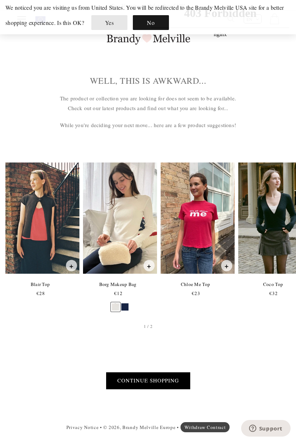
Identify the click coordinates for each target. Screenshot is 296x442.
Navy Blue (124, 303)
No (150, 22)
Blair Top (40, 284)
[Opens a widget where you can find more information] (266, 429)
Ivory (115, 303)
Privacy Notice (82, 427)
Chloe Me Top (195, 284)
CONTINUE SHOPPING (148, 380)
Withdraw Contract (205, 427)
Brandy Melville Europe (148, 427)
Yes (109, 22)
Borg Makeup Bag (118, 284)
